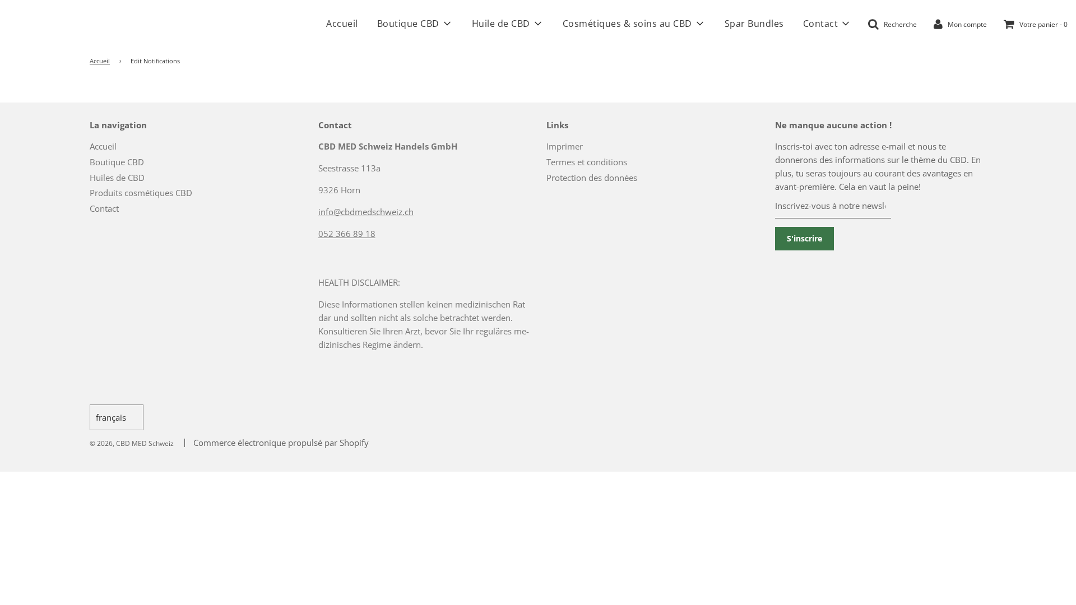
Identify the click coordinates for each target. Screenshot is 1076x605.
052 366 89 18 (346, 233)
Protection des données (591, 177)
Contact (104, 208)
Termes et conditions (586, 161)
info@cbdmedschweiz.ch (366, 211)
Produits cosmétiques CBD (141, 192)
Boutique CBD (117, 161)
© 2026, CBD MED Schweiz (132, 443)
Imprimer (564, 146)
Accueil (342, 23)
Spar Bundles (754, 23)
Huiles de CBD (117, 177)
